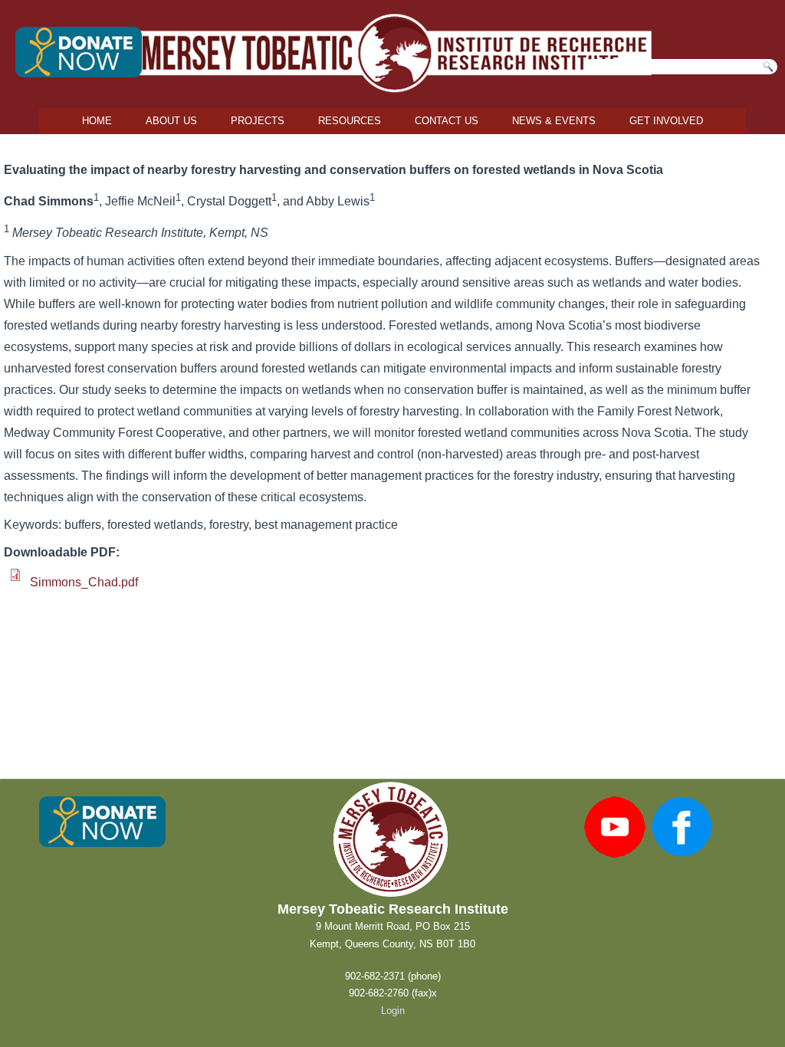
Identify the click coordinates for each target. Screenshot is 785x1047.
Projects (257, 120)
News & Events (554, 120)
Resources (349, 120)
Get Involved (666, 120)
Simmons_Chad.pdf (84, 582)
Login (393, 1010)
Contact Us (446, 120)
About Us (171, 120)
